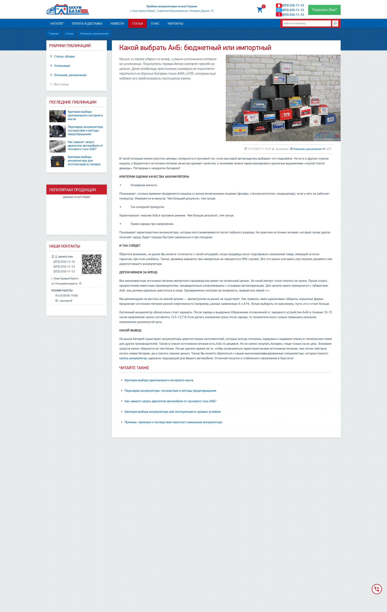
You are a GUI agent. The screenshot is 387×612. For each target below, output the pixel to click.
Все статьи (61, 84)
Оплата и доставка (87, 24)
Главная (54, 33)
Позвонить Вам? (324, 10)
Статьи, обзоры (64, 56)
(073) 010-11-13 (293, 5)
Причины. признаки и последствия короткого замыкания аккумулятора (173, 422)
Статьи (137, 24)
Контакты (175, 24)
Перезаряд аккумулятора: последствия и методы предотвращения (170, 391)
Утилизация (62, 66)
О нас (155, 24)
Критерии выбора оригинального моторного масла (159, 380)
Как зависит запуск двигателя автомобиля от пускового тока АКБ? (170, 401)
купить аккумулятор (133, 358)
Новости (117, 24)
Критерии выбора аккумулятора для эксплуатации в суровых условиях (173, 412)
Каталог (57, 24)
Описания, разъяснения (94, 33)
